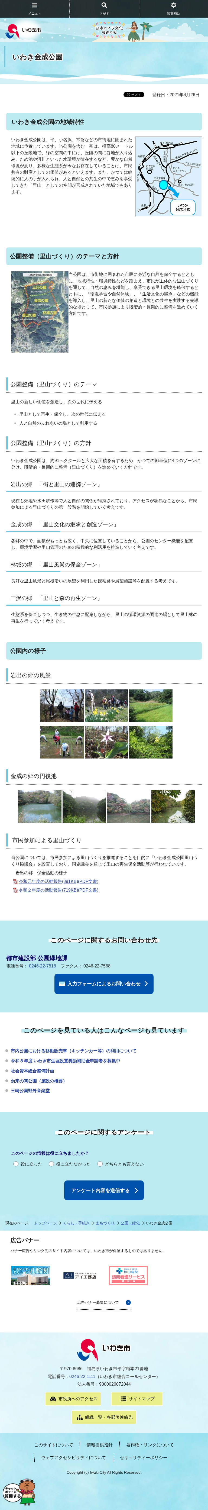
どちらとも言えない (124, 1164)
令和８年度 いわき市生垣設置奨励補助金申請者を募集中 (65, 1061)
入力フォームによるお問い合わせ (104, 983)
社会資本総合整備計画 (32, 1071)
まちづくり (105, 1223)
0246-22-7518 (42, 966)
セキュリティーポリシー (143, 1457)
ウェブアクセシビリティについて (73, 1457)
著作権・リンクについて (150, 1445)
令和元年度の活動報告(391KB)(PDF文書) (58, 881)
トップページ (45, 1223)
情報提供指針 (100, 1445)
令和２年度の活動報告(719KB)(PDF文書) (58, 890)
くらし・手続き (76, 1223)
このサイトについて (53, 1445)
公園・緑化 (130, 1223)
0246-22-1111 (82, 1376)
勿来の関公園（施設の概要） (39, 1081)
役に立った (31, 1164)
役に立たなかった (73, 1164)
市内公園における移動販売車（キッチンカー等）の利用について (73, 1050)
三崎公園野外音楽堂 (30, 1090)
